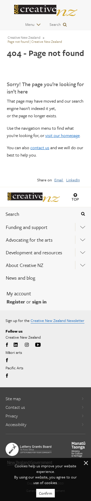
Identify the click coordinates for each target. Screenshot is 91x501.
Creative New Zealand (24, 37)
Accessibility (16, 424)
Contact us (15, 407)
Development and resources (34, 252)
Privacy (12, 416)
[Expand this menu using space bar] (82, 227)
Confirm (45, 493)
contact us (39, 147)
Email (59, 180)
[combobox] (38, 214)
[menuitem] (45, 227)
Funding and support (27, 227)
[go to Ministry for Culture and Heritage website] (78, 449)
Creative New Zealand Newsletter (57, 320)
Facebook (8, 345)
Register (16, 301)
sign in (39, 301)
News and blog (20, 277)
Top (75, 199)
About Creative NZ (24, 265)
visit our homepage (62, 135)
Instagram (27, 345)
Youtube (38, 345)
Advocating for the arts (29, 239)
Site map (13, 398)
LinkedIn (73, 180)
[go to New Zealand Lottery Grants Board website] (29, 449)
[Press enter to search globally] (83, 214)
